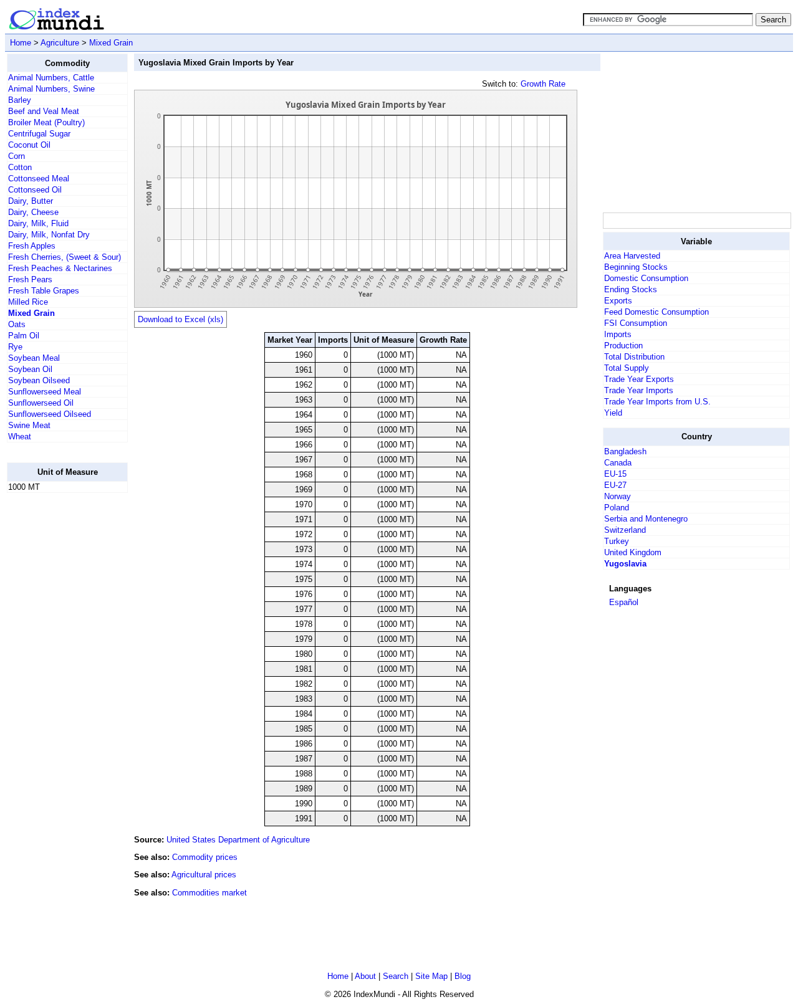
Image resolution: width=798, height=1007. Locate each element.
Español (623, 602)
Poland (616, 507)
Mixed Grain (111, 42)
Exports (618, 300)
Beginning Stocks (636, 267)
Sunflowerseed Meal (44, 391)
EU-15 (615, 474)
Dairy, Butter (30, 201)
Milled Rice (28, 302)
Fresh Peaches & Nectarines (60, 268)
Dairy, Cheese (33, 212)
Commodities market (209, 892)
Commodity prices (205, 857)
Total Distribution (634, 356)
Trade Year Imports (638, 390)
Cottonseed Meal (38, 178)
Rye (15, 346)
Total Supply (626, 368)
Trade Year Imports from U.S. (657, 401)
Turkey (616, 541)
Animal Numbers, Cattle (51, 77)
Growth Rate (543, 83)
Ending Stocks (630, 289)
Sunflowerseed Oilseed (49, 414)
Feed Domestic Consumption (656, 312)
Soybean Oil (30, 369)
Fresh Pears (30, 279)
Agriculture (60, 42)
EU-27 (615, 485)
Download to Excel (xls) (180, 319)
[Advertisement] (57, 690)
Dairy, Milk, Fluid (38, 223)
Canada (618, 462)
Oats (17, 324)
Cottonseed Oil (35, 189)
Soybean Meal (34, 358)
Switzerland (625, 530)
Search (395, 976)
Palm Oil (23, 335)
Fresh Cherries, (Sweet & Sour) (64, 257)
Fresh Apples (31, 246)
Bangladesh (625, 451)
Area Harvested (632, 255)
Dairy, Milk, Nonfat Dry (49, 234)
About (365, 976)
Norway (617, 496)
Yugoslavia (625, 563)
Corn (16, 156)
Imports (618, 334)
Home (20, 42)
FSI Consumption (635, 323)
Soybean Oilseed (39, 380)
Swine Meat (29, 425)
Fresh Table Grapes (43, 290)
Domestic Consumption (646, 278)
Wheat (19, 436)
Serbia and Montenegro (646, 518)
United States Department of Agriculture (238, 839)
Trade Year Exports (639, 379)
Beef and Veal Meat (43, 111)
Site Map (431, 976)
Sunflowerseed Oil (41, 403)
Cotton (20, 167)
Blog (462, 976)
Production (623, 345)
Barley (19, 100)
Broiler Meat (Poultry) (46, 122)
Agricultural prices (203, 874)
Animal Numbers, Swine (51, 88)
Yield (613, 413)
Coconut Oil (29, 145)
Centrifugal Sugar (39, 133)
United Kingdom (632, 552)
